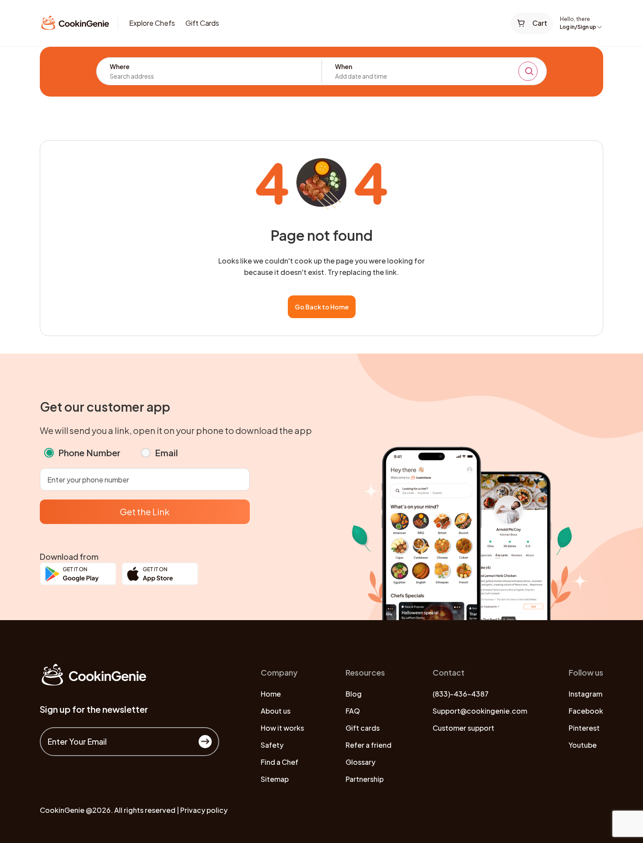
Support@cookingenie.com (480, 710)
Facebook (586, 710)
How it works (282, 727)
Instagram (585, 693)
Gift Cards (202, 23)
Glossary (360, 762)
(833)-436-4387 (461, 693)
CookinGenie (62, 810)
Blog (354, 693)
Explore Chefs (152, 23)
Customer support (463, 727)
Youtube (583, 744)
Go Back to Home (322, 307)
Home (271, 693)
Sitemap (275, 779)
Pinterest (584, 727)
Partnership (365, 779)
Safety (272, 744)
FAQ (353, 710)
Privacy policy (203, 810)
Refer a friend (368, 744)
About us (275, 710)
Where (119, 66)
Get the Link (145, 511)
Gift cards (363, 727)
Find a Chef (279, 762)
